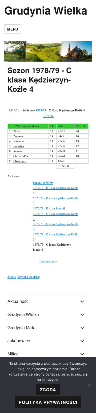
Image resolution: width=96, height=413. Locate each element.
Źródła (11, 276)
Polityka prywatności (48, 402)
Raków (17, 151)
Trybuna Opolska (28, 276)
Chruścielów (21, 156)
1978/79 (41, 110)
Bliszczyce (19, 161)
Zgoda (48, 389)
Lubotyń (18, 146)
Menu (12, 29)
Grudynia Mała (21, 327)
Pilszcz (17, 131)
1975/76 (14, 110)
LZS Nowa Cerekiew (26, 126)
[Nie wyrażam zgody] (89, 385)
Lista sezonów (48, 261)
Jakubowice (18, 340)
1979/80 (48, 115)
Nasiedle (18, 141)
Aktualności (18, 301)
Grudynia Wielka (45, 10)
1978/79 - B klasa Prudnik (49, 208)
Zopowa (18, 136)
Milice (13, 354)
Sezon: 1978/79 (43, 182)
